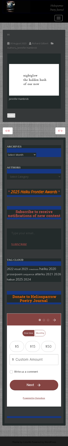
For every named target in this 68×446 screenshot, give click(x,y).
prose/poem (14, 274)
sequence (28, 274)
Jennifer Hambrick (27, 47)
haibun (11, 279)
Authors (11, 47)
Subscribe (19, 244)
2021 (49, 274)
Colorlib (27, 442)
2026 (57, 274)
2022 (10, 269)
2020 (52, 269)
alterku (40, 274)
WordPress (50, 442)
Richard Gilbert (40, 43)
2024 (27, 279)
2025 (19, 279)
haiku (11, 115)
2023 (24, 269)
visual (17, 269)
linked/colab (33, 269)
